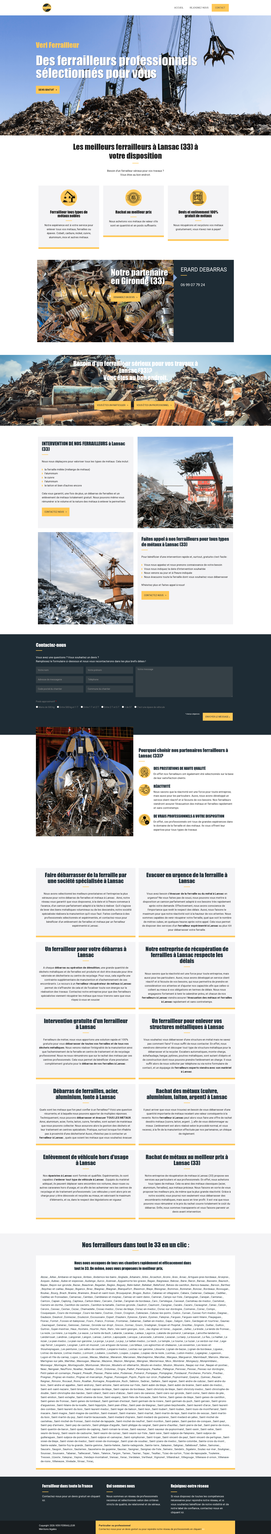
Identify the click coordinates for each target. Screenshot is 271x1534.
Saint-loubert (160, 1409)
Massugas (83, 1361)
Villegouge (187, 1457)
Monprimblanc (209, 1361)
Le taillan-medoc (135, 1341)
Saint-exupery (112, 1397)
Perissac (180, 1369)
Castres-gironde (126, 1305)
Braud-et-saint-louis (103, 1293)
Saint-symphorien (134, 1437)
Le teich (152, 1341)
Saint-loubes (177, 1409)
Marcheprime (145, 1357)
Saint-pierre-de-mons (217, 1425)
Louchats (113, 1353)
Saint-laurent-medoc (96, 1409)
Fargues (176, 1317)
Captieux (78, 1301)
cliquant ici (177, 1512)
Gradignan (150, 1325)
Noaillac (78, 1369)
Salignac (178, 1445)
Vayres (78, 1457)
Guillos (219, 1325)
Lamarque (189, 1333)
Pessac (192, 1369)
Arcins (167, 1277)
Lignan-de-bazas (176, 1349)
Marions (214, 1357)
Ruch (125, 1381)
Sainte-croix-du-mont (212, 1441)
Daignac (223, 1313)
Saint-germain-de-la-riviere (147, 1401)
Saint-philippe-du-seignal (136, 1425)
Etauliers (121, 1317)
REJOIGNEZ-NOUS (199, 7)
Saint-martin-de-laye (167, 1413)
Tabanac (71, 1453)
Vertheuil (147, 1457)
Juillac (188, 1329)
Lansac (97, 1337)
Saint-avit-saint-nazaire (55, 1389)
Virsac (81, 1461)
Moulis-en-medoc (151, 1365)
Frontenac (122, 1321)
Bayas (44, 1285)
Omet (99, 1369)
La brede (198, 1329)
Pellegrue (168, 1369)
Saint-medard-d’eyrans (122, 1417)
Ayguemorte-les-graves (132, 1280)
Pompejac (152, 1373)
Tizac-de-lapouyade (195, 1453)
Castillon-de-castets (77, 1305)
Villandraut (173, 1457)
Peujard (77, 1373)
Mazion (118, 1361)
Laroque (133, 1337)
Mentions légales (48, 1529)
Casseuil (179, 1301)
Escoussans (97, 1317)
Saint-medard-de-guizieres (153, 1417)
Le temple (164, 1341)
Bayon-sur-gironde (60, 1285)
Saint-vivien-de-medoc (73, 1441)
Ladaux (139, 1333)
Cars (155, 1301)
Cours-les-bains (92, 1313)
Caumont (154, 1305)
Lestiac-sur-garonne (141, 1349)
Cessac (55, 1309)
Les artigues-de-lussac (115, 1345)
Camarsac (75, 1296)
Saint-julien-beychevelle (171, 1405)
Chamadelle (88, 1309)
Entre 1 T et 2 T (91, 707)
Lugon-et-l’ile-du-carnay (55, 1357)
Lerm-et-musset (89, 1345)
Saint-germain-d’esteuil (116, 1401)
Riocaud (67, 1381)
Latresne (158, 1337)
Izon (142, 1329)
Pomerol (139, 1373)
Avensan (111, 1280)
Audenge (90, 1280)
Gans (187, 1321)
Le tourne (177, 1341)
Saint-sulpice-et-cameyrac (107, 1437)
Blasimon (139, 1288)
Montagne (60, 1365)
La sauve (83, 1333)
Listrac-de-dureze (52, 1353)
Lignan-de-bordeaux (200, 1349)
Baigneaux (163, 1280)
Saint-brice (77, 1389)
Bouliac (45, 1293)
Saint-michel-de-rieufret (130, 1421)
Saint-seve (155, 1433)
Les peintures (69, 1349)
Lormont (88, 1353)
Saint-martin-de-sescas (195, 1413)
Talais (96, 1453)
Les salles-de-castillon (92, 1349)
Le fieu (206, 1337)
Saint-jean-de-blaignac (142, 1405)
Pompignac (166, 1373)
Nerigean (53, 1369)
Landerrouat (48, 1337)
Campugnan (191, 1296)
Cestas (65, 1309)
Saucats (46, 1449)
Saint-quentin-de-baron (55, 1429)
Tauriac (136, 1453)
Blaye (149, 1288)
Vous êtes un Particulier (111, 405)
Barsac (201, 1280)
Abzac (45, 1277)
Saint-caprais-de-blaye (98, 1389)
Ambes (87, 1277)
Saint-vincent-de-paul (175, 1437)
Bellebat (147, 1285)
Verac (124, 1457)
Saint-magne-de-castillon (84, 1413)
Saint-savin (192, 1429)
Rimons (56, 1381)
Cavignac (167, 1305)
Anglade (123, 1277)
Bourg (55, 1293)
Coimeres (190, 1309)
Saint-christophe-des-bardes (67, 1393)
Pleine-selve (112, 1373)
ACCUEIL (178, 7)
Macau (94, 1357)
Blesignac (160, 1288)
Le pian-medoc (58, 1341)
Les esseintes (186, 1345)
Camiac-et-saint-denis (136, 1296)
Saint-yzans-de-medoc (163, 1441)
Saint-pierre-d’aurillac (165, 1425)
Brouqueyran (124, 1293)
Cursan (186, 1313)
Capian (56, 1301)
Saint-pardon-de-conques (196, 1421)
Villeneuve (58, 1461)
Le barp (181, 1337)
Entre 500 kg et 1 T (68, 707)
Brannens (84, 1293)
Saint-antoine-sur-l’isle (127, 1385)
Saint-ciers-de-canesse (141, 1393)
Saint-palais (172, 1421)
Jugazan (177, 1329)
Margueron (185, 1357)
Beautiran (88, 1285)
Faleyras (164, 1317)
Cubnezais (142, 1313)
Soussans (59, 1453)
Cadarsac (196, 1293)
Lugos (75, 1357)
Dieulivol (58, 1317)
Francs (99, 1321)
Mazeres (107, 1361)
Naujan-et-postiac (217, 1365)
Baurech (224, 1280)
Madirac (104, 1357)
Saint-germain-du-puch (179, 1401)
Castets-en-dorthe (52, 1305)
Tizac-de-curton (172, 1453)
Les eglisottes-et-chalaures (160, 1345)
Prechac (218, 1373)
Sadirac (145, 1381)
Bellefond (159, 1285)
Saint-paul (219, 1421)
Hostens (83, 1329)
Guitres (45, 1329)
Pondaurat (180, 1373)
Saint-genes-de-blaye (181, 1397)
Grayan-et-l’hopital (169, 1325)
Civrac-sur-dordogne (170, 1309)
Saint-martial (146, 1413)
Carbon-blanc (93, 1301)
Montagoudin (76, 1365)
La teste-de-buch (100, 1333)
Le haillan (217, 1337)
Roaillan (87, 1381)
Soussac (46, 1453)
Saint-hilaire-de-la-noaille (72, 1405)
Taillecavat (84, 1453)
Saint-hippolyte (97, 1405)
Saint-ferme (159, 1397)
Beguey (121, 1285)
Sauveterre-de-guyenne (102, 1449)
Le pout (110, 1341)
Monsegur (47, 1365)
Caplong (66, 1301)
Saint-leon (144, 1409)
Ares (175, 1277)
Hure (103, 1329)
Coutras (108, 1313)
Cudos (177, 1313)
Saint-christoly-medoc (190, 1389)
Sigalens (191, 1449)
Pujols (133, 1377)
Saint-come (193, 1393)
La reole (46, 1333)
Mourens (179, 1365)
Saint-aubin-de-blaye (154, 1385)
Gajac (169, 1321)
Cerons (45, 1309)
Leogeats (60, 1345)
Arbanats (135, 1277)
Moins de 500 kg (46, 707)
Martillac (70, 1361)
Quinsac (206, 1377)
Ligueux (218, 1349)
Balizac (175, 1280)
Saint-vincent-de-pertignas (205, 1437)
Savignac (133, 1449)
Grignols (199, 1325)
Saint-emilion (49, 1397)
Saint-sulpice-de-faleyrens (179, 1433)
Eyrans (143, 1317)
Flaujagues (215, 1317)
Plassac (99, 1373)
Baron (192, 1280)
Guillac (210, 1325)
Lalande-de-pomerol (169, 1333)
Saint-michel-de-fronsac (69, 1421)
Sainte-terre (152, 1445)
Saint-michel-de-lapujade (100, 1421)
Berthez (225, 1285)
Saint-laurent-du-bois (70, 1409)
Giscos (119, 1325)
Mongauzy (192, 1361)
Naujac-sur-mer (195, 1365)
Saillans (156, 1381)
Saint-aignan (170, 1381)
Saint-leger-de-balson (124, 1409)
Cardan (118, 1301)
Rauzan (216, 1377)
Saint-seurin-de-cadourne (76, 1433)
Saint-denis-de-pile (212, 1393)
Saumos (68, 1449)
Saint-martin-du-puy (63, 1417)
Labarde (117, 1333)
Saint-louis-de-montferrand (202, 1409)
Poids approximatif (46, 701)
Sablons (134, 1381)
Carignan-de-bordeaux (137, 1301)
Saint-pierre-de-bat (191, 1425)
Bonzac (197, 1288)
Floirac (45, 1321)
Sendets (179, 1449)
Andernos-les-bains (105, 1277)
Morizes (106, 1365)
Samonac (214, 1445)
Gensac (85, 1325)
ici (203, 1529)
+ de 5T (128, 707)
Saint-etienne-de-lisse (89, 1397)
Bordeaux (209, 1288)
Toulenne (214, 1453)
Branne (72, 1293)
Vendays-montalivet (96, 1457)
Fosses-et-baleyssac (72, 1321)
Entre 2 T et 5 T (111, 707)
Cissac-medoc (105, 1309)
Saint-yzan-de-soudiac (134, 1441)
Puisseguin (121, 1377)
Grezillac (187, 1325)
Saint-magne (60, 1413)
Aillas (53, 1277)
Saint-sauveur (138, 1429)
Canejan (205, 1296)
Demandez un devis (124, 297)
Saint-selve (207, 1429)
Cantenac (217, 1296)
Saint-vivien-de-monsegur (104, 1441)
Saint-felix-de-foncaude (136, 1397)
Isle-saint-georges (126, 1329)
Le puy (120, 1341)
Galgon (178, 1321)
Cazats (188, 1305)
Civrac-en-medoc (145, 1309)
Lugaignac (201, 1353)
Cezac (76, 1309)
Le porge (98, 1341)
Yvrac (90, 1461)
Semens (168, 1449)
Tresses (46, 1457)
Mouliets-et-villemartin (126, 1365)
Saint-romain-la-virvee (115, 1429)
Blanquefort (125, 1288)
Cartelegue (166, 1301)
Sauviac (122, 1449)
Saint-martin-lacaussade (92, 1417)
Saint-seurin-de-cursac (107, 1433)
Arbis (145, 1277)
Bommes (173, 1288)
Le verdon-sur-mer (208, 1341)
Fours (90, 1321)
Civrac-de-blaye (124, 1309)
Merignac (130, 1361)
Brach (63, 1293)
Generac (62, 1325)
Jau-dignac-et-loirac (158, 1329)
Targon (116, 1453)
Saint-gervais (202, 1401)
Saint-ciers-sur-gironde (170, 1393)
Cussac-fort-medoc (204, 1313)
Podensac (127, 1373)
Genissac (74, 1325)
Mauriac (96, 1361)
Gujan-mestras (60, 1329)
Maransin (116, 1357)
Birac (90, 1288)
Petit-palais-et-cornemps (56, 1373)
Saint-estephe (66, 1397)
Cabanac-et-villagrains (165, 1293)
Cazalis (178, 1305)
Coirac (201, 1309)
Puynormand (180, 1377)
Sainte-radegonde (133, 1445)
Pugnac (109, 1377)
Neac (44, 1369)
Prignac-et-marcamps (89, 1377)
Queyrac (194, 1377)
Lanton (107, 1337)
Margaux (172, 1357)
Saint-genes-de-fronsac (55, 1401)
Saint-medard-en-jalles (184, 1417)
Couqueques (48, 1313)
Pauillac (157, 1369)
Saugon (57, 1449)
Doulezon (83, 1317)
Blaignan (111, 1288)
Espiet (110, 1317)
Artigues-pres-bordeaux (202, 1277)
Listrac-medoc (73, 1353)
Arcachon (156, 1277)
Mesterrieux (157, 1361)
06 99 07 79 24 (193, 285)
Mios (168, 1361)
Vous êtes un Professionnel (153, 405)
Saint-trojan (153, 1437)
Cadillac (221, 1293)
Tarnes (126, 1453)
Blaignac (99, 1288)
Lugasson (215, 1353)
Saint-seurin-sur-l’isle (135, 1433)
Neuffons (66, 1369)
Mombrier (179, 1361)
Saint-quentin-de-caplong (85, 1429)
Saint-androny (85, 1385)
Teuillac (156, 1453)
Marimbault (200, 1357)
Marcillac (160, 1357)
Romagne (99, 1381)
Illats (111, 1329)
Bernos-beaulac (200, 1285)
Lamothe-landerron (208, 1333)
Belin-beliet (134, 1285)
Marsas (224, 1357)
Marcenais (129, 1357)
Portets (207, 1373)
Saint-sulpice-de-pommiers (73, 1437)
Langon (87, 1337)
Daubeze (46, 1317)
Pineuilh (88, 1373)
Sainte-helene (112, 1445)
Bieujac (69, 1288)
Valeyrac (67, 1457)
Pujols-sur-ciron (148, 1377)
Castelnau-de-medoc (198, 1301)
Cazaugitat (201, 1305)
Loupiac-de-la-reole (153, 1353)
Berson (215, 1285)
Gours (139, 1325)
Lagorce (150, 1333)
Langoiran (75, 1337)
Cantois (45, 1301)
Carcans (107, 1301)
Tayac (146, 1453)
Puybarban (165, 1377)
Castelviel (219, 1301)
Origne (121, 1369)
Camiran (156, 1296)
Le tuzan (190, 1341)
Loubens (100, 1353)
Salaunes (166, 1445)
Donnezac (70, 1317)
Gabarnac (136, 1321)
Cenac (213, 1305)
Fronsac (110, 1321)
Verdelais (135, 1457)
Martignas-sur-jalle (52, 1361)
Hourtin (94, 1329)
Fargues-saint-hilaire (194, 1317)
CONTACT (220, 7)
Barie (184, 1280)
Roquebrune (113, 1381)
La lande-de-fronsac (217, 1329)
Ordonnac (110, 1369)
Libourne (159, 1349)
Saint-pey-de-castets (78, 1425)
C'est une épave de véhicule (150, 707)
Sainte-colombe (188, 1441)
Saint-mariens (127, 1413)
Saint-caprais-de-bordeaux (129, 1389)
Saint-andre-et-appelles (61, 1385)
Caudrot (142, 1305)
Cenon (222, 1305)
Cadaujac (209, 1293)
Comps (210, 1309)
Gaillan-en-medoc (154, 1321)
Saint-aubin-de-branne (181, 1385)
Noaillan (90, 1369)
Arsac (183, 1277)
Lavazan (170, 1337)
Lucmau (171, 1353)
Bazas (77, 1285)
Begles (111, 1285)
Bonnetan (186, 1288)
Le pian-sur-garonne (80, 1341)
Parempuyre (143, 1369)
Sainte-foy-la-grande (71, 1445)
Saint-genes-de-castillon (210, 1397)
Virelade (71, 1461)
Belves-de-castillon (178, 1285)
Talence (106, 1453)
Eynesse (133, 1317)
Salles (203, 1445)
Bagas (152, 1280)
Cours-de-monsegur (69, 1313)
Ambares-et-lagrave (70, 1277)
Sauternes (80, 1449)
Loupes (124, 1353)
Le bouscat (194, 1337)
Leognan (72, 1345)
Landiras (62, 1337)
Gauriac (224, 1321)
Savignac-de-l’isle (151, 1449)
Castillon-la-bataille (103, 1305)
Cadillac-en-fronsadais (54, 1296)
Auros (101, 1280)
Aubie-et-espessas (72, 1280)
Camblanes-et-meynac (108, 1296)
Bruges (137, 1293)
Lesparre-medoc (117, 1349)
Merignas (143, 1361)
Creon (118, 1313)
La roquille (70, 1333)
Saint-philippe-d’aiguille (106, 1425)
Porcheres (195, 1373)
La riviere (57, 1333)
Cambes (88, 1296)
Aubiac (55, 1280)
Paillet (131, 1369)
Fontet (54, 1321)
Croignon (129, 1313)
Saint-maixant (109, 1413)
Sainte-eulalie (49, 1445)
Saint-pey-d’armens (52, 1425)
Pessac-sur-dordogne (211, 1369)
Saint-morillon (155, 1421)
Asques (45, 1280)
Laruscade (145, 1337)
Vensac (114, 1457)
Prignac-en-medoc (64, 1377)
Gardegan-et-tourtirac (205, 1321)
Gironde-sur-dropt (103, 1325)
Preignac (46, 1377)
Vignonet (159, 1457)
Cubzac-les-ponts (161, 1313)
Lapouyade (120, 1337)
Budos (147, 1293)
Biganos (80, 1288)
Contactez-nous (54, 512)
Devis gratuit (46, 89)
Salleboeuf (191, 1445)
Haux (74, 1329)
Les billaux (136, 1345)
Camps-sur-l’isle (173, 1296)
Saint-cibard (93, 1393)
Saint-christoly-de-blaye (160, 1389)
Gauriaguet (49, 1325)
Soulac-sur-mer (207, 1449)
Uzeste (56, 1457)
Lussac (84, 1357)
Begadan (100, 1285)
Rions (77, 1381)
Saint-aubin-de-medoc (209, 1385)
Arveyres (223, 1277)
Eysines (153, 1317)
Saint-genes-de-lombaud (86, 1401)
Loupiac (135, 1353)
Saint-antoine (103, 1385)
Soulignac (224, 1449)
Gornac (129, 1325)
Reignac (46, 1381)
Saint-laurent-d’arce (199, 1405)
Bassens (212, 1280)
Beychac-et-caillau (53, 1288)
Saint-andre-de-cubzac (192, 1381)
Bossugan (222, 1288)
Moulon (168, 1365)
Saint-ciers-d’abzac (114, 1393)
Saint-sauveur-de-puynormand (166, 1429)
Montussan (93, 1365)
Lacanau (129, 1333)
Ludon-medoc (185, 1353)
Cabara (185, 1293)
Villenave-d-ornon (206, 1457)
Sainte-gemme (94, 1445)
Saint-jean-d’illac (118, 1405)
